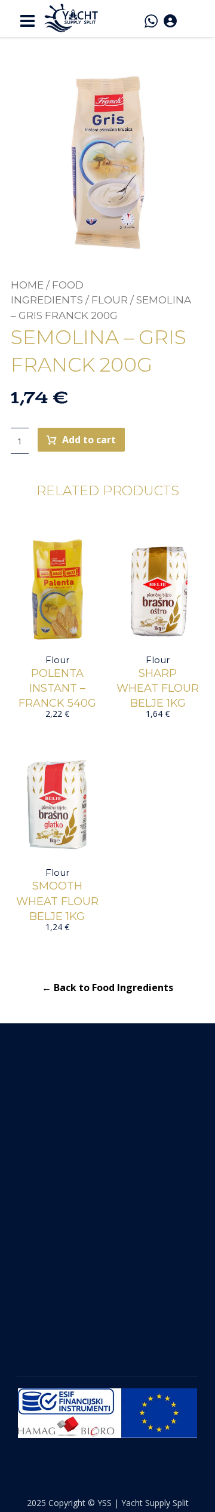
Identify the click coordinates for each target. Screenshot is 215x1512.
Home (27, 285)
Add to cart (89, 439)
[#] (97, 1323)
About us (40, 1144)
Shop (30, 1165)
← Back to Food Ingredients (107, 987)
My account (46, 1187)
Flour (109, 300)
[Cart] (190, 19)
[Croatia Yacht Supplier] (71, 18)
